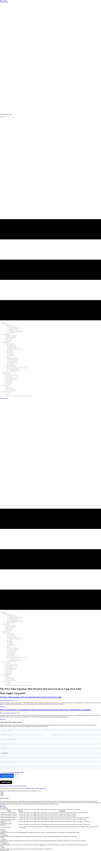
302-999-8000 (27, 788)
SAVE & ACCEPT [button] (4, 850)
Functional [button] (2, 829)
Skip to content (3, 0)
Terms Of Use (42, 788)
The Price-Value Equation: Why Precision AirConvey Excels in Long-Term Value (31, 697)
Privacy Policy (35, 788)
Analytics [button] (2, 837)
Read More (2, 706)
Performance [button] (3, 833)
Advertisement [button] (3, 842)
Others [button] (1, 846)
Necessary (4, 806)
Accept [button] (39, 791)
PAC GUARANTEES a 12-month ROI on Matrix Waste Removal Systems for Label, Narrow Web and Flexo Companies (45, 710)
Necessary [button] (2, 805)
